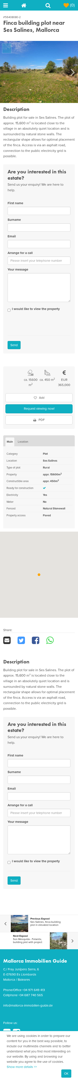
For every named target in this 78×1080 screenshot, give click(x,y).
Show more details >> (22, 1067)
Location (23, 442)
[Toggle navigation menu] (12, 5)
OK (66, 1073)
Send (14, 345)
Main (10, 442)
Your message (18, 269)
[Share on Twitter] (25, 640)
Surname (14, 220)
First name (15, 203)
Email (12, 236)
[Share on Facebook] (39, 640)
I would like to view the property (36, 309)
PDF (41, 420)
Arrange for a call (20, 253)
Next (72, 72)
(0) (72, 5)
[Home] (30, 5)
